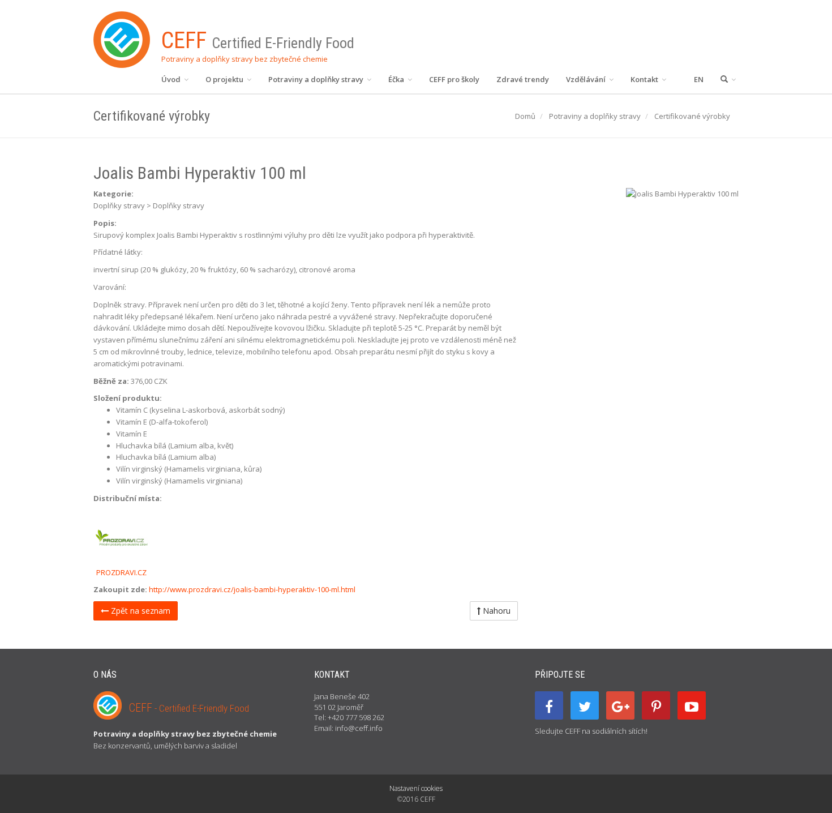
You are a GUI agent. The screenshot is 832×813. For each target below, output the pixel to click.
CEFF (189, 707)
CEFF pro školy (454, 79)
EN (699, 79)
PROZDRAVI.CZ (121, 572)
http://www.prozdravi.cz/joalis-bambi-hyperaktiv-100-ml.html (252, 589)
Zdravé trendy (522, 79)
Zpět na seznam (139, 610)
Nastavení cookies (416, 788)
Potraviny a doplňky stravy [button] (316, 79)
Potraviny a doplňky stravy (595, 116)
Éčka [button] (397, 79)
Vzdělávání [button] (586, 79)
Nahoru (496, 610)
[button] (728, 79)
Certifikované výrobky (692, 116)
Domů (525, 116)
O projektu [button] (225, 79)
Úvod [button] (171, 79)
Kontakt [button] (645, 79)
